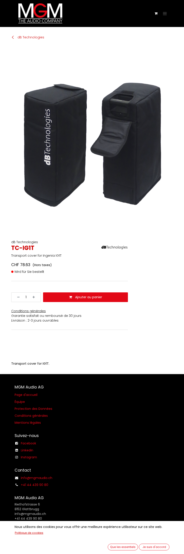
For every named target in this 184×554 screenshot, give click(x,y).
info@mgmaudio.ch (36, 478)
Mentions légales (28, 422)
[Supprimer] (16, 297)
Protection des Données (33, 408)
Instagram (29, 457)
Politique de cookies (29, 533)
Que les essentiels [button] (123, 547)
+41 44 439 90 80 (34, 485)
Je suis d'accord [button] (154, 547)
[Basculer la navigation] (164, 13)
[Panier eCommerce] (156, 13)
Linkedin (27, 450)
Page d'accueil (26, 395)
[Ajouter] (35, 297)
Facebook (28, 443)
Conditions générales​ (31, 415)
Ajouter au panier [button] (88, 297)
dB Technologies (30, 37)
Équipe (20, 401)
